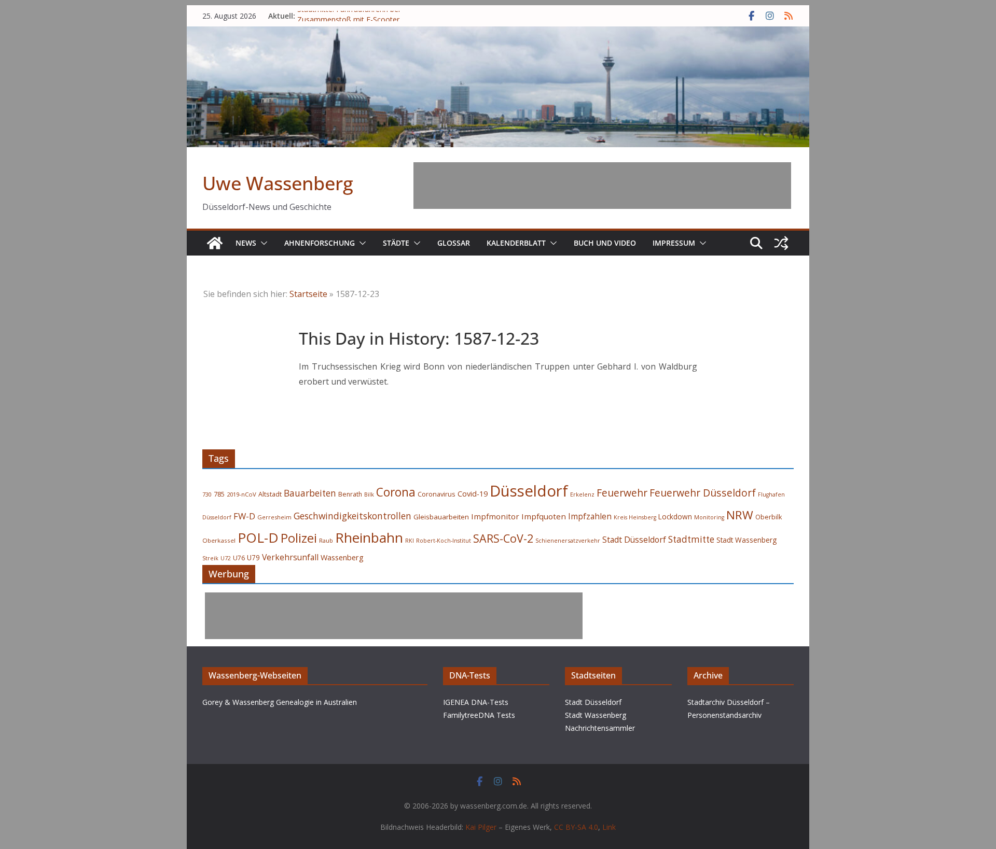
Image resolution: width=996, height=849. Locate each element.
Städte (396, 243)
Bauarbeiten (310, 493)
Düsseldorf (529, 490)
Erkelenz (582, 494)
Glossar (453, 243)
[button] (262, 243)
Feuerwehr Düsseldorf (702, 493)
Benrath (350, 494)
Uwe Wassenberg (277, 183)
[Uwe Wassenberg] (214, 243)
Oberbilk (768, 517)
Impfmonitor (495, 516)
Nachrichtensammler (600, 728)
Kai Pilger (480, 827)
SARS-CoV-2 (503, 538)
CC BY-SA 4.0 (576, 827)
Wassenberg (342, 557)
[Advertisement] (602, 185)
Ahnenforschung (319, 243)
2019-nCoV (241, 494)
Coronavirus (436, 494)
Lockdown (675, 516)
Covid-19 (473, 494)
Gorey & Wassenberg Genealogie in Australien (279, 702)
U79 (253, 557)
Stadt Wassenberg (746, 540)
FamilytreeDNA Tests (479, 715)
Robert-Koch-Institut (443, 540)
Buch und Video (605, 243)
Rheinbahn (369, 537)
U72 (225, 558)
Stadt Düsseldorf (634, 539)
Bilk (369, 494)
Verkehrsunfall (290, 557)
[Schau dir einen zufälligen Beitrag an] (781, 243)
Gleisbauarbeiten (441, 516)
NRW (739, 515)
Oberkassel (219, 540)
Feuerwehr (622, 493)
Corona (396, 492)
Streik (210, 558)
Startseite (308, 294)
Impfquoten (543, 516)
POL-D (258, 537)
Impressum (674, 243)
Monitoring (709, 517)
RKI (409, 540)
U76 (239, 558)
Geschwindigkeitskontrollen (352, 516)
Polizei (299, 538)
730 (207, 494)
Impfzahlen (590, 516)
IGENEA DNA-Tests (475, 702)
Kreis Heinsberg (635, 517)
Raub (326, 540)
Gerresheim (274, 517)
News (246, 243)
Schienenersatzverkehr (567, 540)
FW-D (244, 516)
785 (219, 494)
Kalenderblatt (516, 243)
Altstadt (270, 494)
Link (609, 827)
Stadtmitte (691, 539)
